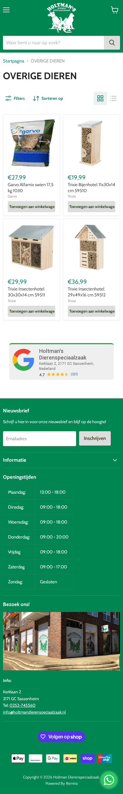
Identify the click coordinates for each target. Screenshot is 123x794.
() (74, 374)
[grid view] (100, 98)
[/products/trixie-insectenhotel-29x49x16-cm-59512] (91, 247)
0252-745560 (23, 705)
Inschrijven (95, 438)
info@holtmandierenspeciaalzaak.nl (34, 712)
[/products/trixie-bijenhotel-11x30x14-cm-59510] (91, 143)
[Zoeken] (112, 43)
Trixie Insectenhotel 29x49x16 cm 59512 (87, 292)
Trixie (72, 196)
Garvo (12, 196)
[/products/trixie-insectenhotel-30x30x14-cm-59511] (31, 247)
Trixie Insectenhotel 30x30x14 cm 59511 (26, 292)
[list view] (113, 98)
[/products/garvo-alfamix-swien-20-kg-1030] (31, 143)
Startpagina (13, 61)
